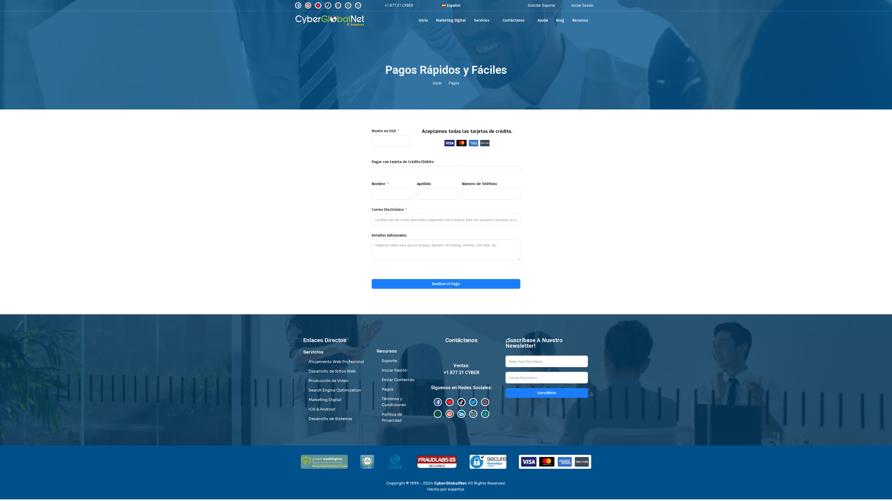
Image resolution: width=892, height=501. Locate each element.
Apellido (424, 184)
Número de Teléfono (479, 184)
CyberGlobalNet (450, 483)
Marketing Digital (451, 20)
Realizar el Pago (446, 284)
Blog (560, 20)
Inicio (423, 20)
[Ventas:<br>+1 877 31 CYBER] (461, 356)
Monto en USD (384, 131)
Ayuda (543, 20)
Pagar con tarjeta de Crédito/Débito (403, 162)
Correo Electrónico (388, 209)
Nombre (378, 184)
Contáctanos (513, 20)
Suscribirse (546, 393)
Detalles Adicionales (389, 235)
